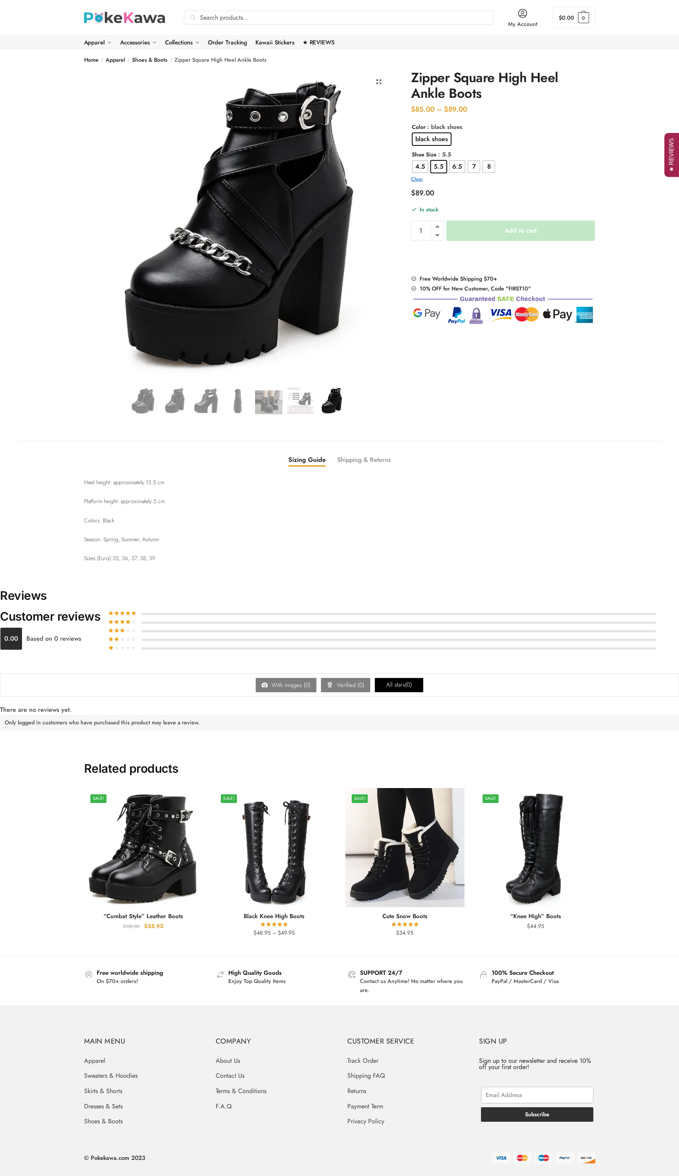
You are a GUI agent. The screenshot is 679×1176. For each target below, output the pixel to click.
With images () (290, 685)
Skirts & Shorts (103, 1090)
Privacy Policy (365, 1121)
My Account (523, 24)
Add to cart (521, 230)
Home (91, 60)
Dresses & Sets (103, 1106)
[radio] (432, 139)
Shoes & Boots (149, 60)
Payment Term (365, 1106)
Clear (417, 179)
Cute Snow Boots (405, 917)
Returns (356, 1090)
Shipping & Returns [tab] (364, 459)
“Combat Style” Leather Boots (143, 917)
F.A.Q (224, 1106)
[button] (379, 81)
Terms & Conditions (241, 1090)
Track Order (362, 1060)
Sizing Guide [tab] (307, 459)
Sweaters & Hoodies (111, 1075)
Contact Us (230, 1075)
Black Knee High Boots (274, 917)
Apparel (115, 60)
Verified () (349, 685)
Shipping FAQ (366, 1075)
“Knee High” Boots (535, 917)
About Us (228, 1060)
